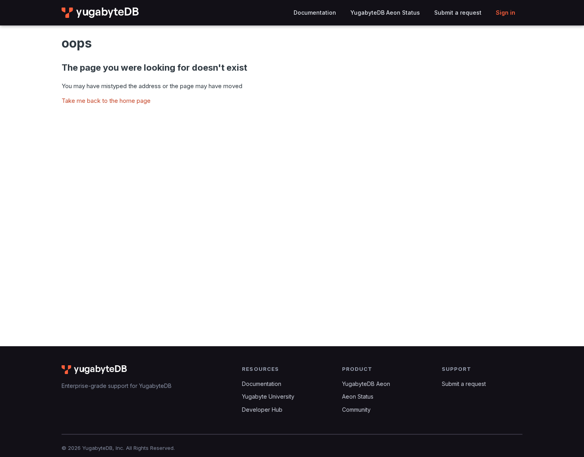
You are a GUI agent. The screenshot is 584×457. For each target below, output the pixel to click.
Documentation (315, 12)
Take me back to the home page (106, 100)
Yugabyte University (268, 396)
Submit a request (458, 12)
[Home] (100, 13)
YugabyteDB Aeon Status (385, 12)
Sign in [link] (505, 12)
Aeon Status (357, 396)
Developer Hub (262, 409)
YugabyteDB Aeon (366, 383)
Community (356, 409)
